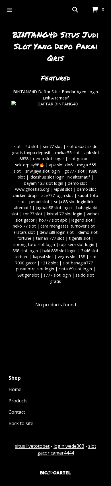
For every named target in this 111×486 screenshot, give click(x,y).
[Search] (75, 10)
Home (15, 389)
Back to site (21, 423)
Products (18, 401)
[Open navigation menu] (10, 10)
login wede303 (69, 446)
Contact (17, 412)
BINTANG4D (25, 91)
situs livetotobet (32, 446)
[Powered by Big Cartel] (55, 473)
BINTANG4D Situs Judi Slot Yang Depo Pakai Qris (56, 46)
